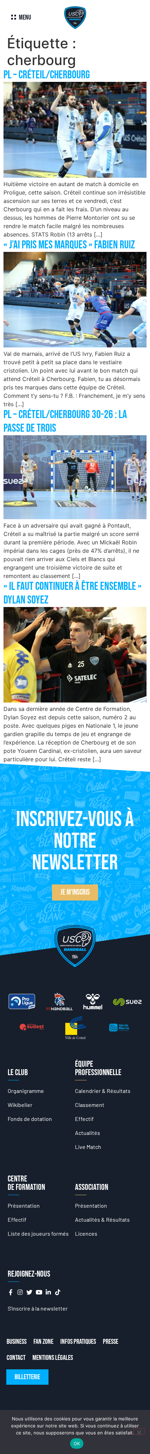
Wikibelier (20, 1104)
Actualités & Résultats (102, 1219)
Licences (86, 1233)
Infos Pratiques (78, 1341)
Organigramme (26, 1090)
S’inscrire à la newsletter (38, 1308)
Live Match (88, 1146)
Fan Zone (43, 1341)
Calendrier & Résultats (102, 1090)
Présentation (24, 1205)
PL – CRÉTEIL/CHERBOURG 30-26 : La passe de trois (65, 421)
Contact (16, 1358)
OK (77, 1443)
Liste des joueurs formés (38, 1233)
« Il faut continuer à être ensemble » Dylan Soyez (72, 593)
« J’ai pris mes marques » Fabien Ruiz (69, 245)
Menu (25, 17)
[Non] (139, 1431)
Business (17, 1341)
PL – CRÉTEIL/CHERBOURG (46, 75)
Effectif (84, 1118)
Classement (89, 1104)
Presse (110, 1341)
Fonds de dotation (30, 1118)
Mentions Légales (52, 1358)
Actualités (87, 1132)
